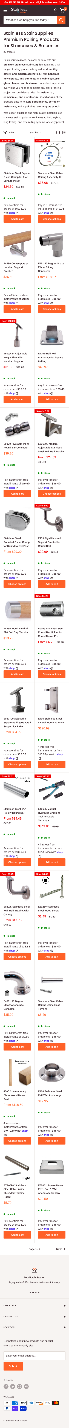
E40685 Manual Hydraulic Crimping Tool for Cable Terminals (49, 814)
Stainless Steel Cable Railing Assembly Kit (50, 175)
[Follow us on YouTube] (26, 1386)
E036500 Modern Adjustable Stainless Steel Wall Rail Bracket (51, 447)
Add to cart (17, 218)
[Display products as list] (63, 132)
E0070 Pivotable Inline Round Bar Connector (16, 445)
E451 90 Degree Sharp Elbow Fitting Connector (51, 267)
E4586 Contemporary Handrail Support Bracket (16, 267)
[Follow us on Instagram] (19, 1386)
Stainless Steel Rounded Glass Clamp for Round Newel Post (17, 542)
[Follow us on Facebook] (6, 1386)
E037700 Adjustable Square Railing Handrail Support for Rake (17, 722)
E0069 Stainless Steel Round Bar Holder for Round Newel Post (50, 632)
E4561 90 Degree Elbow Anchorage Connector (14, 1005)
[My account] (55, 10)
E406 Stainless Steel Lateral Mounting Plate (51, 720)
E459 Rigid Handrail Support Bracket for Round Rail (49, 542)
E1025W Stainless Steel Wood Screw (48, 908)
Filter (12, 132)
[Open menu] (5, 10)
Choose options (52, 218)
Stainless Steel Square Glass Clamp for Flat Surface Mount (17, 177)
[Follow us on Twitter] (12, 1386)
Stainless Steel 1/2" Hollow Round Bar (15, 810)
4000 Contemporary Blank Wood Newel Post (15, 1095)
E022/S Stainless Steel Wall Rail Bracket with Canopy (17, 910)
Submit (13, 1366)
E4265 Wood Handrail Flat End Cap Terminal (16, 630)
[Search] (61, 20)
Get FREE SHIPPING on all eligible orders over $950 (34, 2)
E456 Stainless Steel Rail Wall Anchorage (50, 1093)
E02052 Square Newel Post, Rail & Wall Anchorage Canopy (51, 1189)
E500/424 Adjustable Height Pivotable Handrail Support (15, 357)
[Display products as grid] (58, 132)
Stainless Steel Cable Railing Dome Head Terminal (50, 1005)
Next (59, 1249)
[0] (62, 10)
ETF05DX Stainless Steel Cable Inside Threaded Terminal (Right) (15, 1191)
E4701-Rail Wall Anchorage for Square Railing (50, 357)
